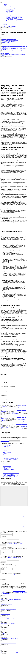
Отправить (3, 544)
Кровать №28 (11, 412)
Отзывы (5, 23)
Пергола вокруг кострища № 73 (8, 647)
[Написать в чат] (14, 496)
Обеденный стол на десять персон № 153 (10, 652)
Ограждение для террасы (11, 13)
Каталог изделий (7, 6)
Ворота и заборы (9, 11)
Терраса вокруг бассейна (18, 428)
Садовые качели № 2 (15, 413)
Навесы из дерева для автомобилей (13, 16)
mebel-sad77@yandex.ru (8, 446)
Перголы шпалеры (10, 10)
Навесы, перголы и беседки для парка (14, 19)
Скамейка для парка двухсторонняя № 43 (10, 638)
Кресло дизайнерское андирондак (8, 628)
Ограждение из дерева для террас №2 (9, 623)
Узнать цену (3, 27)
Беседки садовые (9, 14)
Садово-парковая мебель (11, 18)
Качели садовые (9, 9)
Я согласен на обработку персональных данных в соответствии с (12, 543)
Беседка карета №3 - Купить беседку (9, 618)
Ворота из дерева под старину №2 (8, 609)
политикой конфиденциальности (14, 543)
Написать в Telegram (13, 26)
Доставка (5, 21)
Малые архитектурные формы (12, 20)
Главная (5, 4)
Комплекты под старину (11, 7)
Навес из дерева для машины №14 (8, 643)
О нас (4, 5)
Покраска (8, 12)
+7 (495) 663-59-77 (5, 26)
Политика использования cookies (10, 458)
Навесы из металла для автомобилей (14, 17)
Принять (2, 595)
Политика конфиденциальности (10, 459)
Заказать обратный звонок (6, 56)
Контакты (5, 24)
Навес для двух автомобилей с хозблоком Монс (14, 422)
